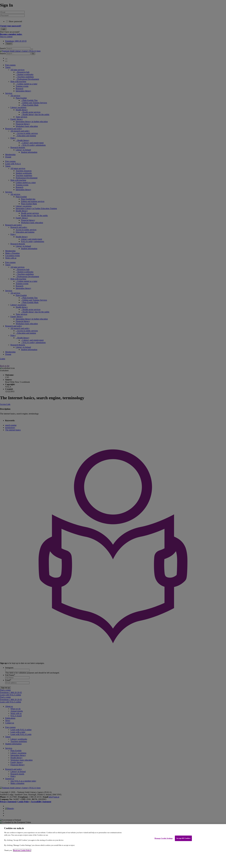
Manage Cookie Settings (163, 838)
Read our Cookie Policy (22, 850)
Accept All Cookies (183, 838)
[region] (113, 838)
